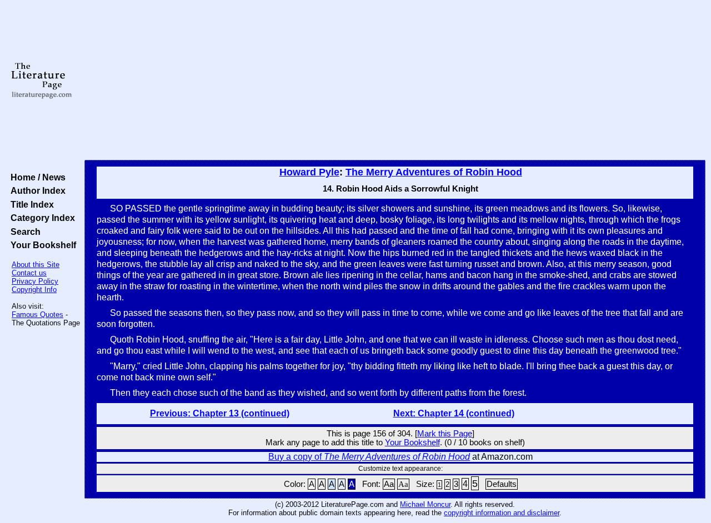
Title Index (30, 204)
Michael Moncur (425, 504)
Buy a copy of (369, 456)
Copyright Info (34, 289)
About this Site (35, 264)
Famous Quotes (37, 314)
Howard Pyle (309, 172)
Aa (389, 484)
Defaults (502, 484)
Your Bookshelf (41, 245)
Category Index (40, 218)
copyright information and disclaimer (501, 513)
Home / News (36, 177)
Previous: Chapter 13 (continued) (219, 413)
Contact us (29, 273)
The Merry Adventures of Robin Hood (434, 172)
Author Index (36, 190)
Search (23, 232)
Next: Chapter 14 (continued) (453, 413)
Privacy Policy (35, 281)
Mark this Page (444, 433)
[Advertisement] (395, 80)
